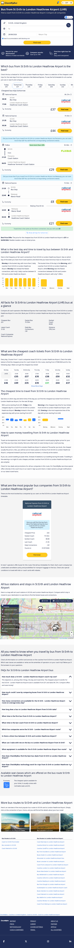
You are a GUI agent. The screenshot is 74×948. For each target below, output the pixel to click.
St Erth (45, 601)
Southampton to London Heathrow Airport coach (52, 888)
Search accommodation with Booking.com (17, 38)
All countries (56, 930)
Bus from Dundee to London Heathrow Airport (51, 852)
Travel (32, 930)
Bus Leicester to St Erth (9, 845)
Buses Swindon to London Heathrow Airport (50, 891)
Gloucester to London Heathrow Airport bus (50, 858)
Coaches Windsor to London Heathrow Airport (51, 901)
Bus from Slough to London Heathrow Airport (51, 884)
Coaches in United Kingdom (17, 914)
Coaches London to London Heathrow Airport (51, 868)
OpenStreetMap (64, 638)
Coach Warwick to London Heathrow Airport (50, 894)
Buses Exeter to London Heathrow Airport (50, 855)
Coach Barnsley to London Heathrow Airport (50, 842)
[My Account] (57, 3)
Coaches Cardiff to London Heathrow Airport (51, 848)
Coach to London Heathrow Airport (49, 914)
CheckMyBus (4, 914)
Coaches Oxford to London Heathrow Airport (51, 878)
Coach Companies (16, 930)
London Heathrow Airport (63, 601)
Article (53, 927)
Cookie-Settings (36, 927)
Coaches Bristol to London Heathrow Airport (50, 845)
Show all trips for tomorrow (38, 233)
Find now (64, 109)
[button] (55, 629)
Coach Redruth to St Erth (9, 848)
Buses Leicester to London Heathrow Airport (50, 861)
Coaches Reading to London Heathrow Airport (51, 881)
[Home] (8, 3)
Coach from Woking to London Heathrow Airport (52, 904)
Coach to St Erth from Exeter (10, 842)
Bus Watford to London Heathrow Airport (49, 897)
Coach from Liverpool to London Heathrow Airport (52, 865)
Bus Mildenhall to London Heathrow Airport (50, 874)
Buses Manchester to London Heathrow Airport (51, 871)
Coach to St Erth (32, 914)
